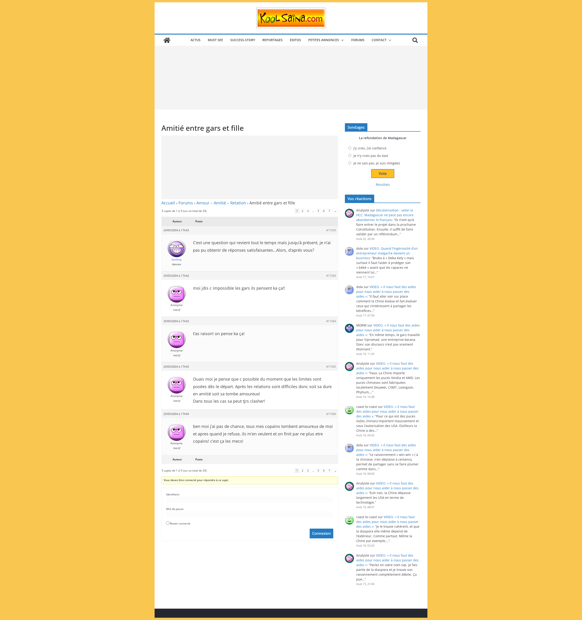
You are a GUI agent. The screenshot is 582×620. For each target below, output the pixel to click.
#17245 (331, 230)
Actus (196, 40)
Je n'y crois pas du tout (371, 155)
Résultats (383, 184)
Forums (357, 40)
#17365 (331, 367)
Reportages (272, 40)
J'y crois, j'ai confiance (370, 148)
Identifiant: (173, 494)
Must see (215, 40)
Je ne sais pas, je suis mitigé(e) (377, 163)
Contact (379, 40)
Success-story (242, 40)
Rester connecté (180, 523)
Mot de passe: (175, 509)
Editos (295, 40)
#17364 (331, 321)
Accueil (168, 203)
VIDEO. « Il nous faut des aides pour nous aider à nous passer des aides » (386, 292)
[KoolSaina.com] (166, 40)
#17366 (331, 414)
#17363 (331, 276)
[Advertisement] (291, 78)
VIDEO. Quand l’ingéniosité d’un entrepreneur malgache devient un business (387, 253)
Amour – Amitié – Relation (221, 203)
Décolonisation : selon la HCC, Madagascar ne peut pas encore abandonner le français (385, 215)
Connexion (321, 533)
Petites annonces (323, 40)
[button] (341, 40)
